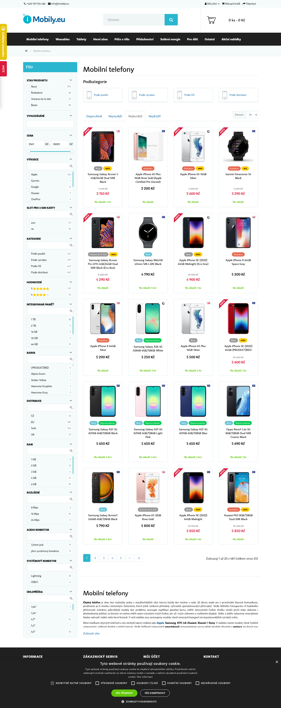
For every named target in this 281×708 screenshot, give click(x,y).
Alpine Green (38, 373)
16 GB (34, 331)
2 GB (33, 465)
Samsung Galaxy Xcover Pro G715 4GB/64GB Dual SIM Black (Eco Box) (103, 264)
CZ (32, 415)
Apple (34, 174)
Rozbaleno (36, 92)
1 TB (33, 319)
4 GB (33, 477)
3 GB (33, 471)
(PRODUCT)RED (40, 367)
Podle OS (36, 266)
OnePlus (35, 199)
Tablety (81, 39)
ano (33, 222)
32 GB (34, 338)
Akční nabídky (231, 39)
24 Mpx (35, 519)
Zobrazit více (91, 633)
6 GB (33, 484)
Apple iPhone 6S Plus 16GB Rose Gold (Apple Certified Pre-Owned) (148, 178)
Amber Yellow (38, 380)
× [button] (276, 662)
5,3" (33, 625)
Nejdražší (155, 116)
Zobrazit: (239, 114)
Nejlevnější (135, 116)
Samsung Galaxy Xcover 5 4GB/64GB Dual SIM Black (103, 178)
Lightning (36, 575)
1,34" (33, 613)
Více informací (145, 676)
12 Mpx (35, 513)
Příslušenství (144, 39)
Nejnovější (115, 116)
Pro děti (192, 39)
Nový (34, 86)
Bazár (34, 105)
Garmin (35, 180)
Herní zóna (100, 39)
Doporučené (94, 116)
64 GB (34, 344)
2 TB (33, 325)
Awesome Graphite (41, 386)
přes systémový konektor (45, 551)
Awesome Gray (39, 392)
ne (32, 228)
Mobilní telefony (37, 39)
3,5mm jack (37, 544)
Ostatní (210, 39)
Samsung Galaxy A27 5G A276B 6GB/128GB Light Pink (147, 433)
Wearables (63, 39)
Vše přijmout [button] (124, 693)
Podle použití (38, 253)
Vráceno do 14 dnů (41, 98)
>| (138, 558)
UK (32, 434)
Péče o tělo (122, 39)
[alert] (140, 683)
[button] (140, 701)
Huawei (35, 193)
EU (32, 422)
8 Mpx (34, 507)
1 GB (33, 459)
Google (35, 186)
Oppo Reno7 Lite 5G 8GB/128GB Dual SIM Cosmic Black (238, 433)
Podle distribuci (39, 272)
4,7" (33, 619)
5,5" (33, 631)
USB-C (34, 581)
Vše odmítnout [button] (155, 693)
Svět (33, 428)
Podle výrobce (39, 259)
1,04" (34, 606)
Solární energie (170, 39)
